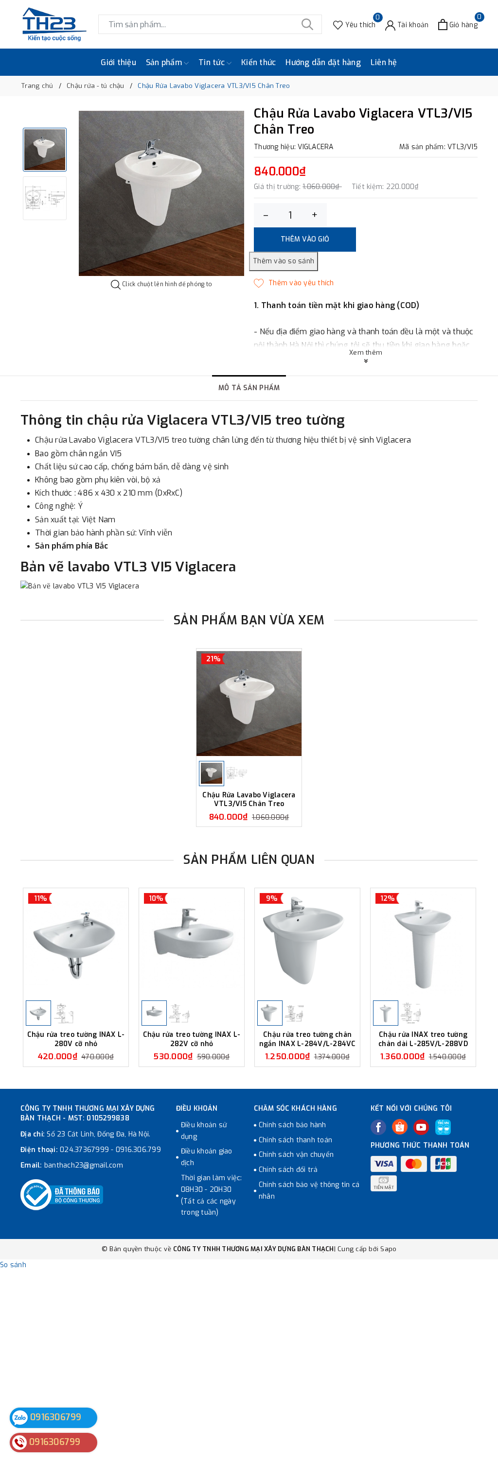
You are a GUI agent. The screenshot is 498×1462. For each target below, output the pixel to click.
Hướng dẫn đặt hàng (323, 62)
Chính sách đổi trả (288, 1169)
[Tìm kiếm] (307, 24)
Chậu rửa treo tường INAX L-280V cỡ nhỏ (76, 1039)
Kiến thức (258, 62)
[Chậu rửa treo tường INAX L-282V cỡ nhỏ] (191, 943)
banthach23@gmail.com (83, 1165)
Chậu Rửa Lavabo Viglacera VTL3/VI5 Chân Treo (248, 799)
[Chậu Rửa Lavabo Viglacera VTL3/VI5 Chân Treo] (249, 703)
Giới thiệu (118, 62)
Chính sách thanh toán (295, 1140)
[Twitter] (400, 1127)
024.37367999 (84, 1149)
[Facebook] (378, 1127)
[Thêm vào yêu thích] (294, 283)
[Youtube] (421, 1127)
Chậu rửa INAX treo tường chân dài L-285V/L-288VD (423, 1039)
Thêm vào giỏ (305, 239)
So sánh (13, 1265)
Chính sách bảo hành (292, 1125)
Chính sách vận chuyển (296, 1154)
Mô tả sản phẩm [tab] (249, 388)
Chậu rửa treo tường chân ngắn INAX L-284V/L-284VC (307, 1039)
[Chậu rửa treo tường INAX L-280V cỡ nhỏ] (75, 943)
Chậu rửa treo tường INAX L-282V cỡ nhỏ (192, 1039)
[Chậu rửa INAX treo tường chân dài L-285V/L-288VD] (423, 943)
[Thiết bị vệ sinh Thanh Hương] (54, 24)
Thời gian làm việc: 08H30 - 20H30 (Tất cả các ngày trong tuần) (211, 1195)
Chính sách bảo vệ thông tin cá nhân (309, 1190)
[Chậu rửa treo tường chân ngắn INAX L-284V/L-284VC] (307, 943)
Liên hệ (384, 62)
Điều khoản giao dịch (206, 1157)
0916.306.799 (138, 1149)
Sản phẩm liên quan (249, 860)
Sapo (388, 1249)
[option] (161, 193)
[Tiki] (443, 1127)
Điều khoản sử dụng (204, 1130)
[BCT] (61, 1194)
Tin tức (212, 62)
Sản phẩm (165, 62)
